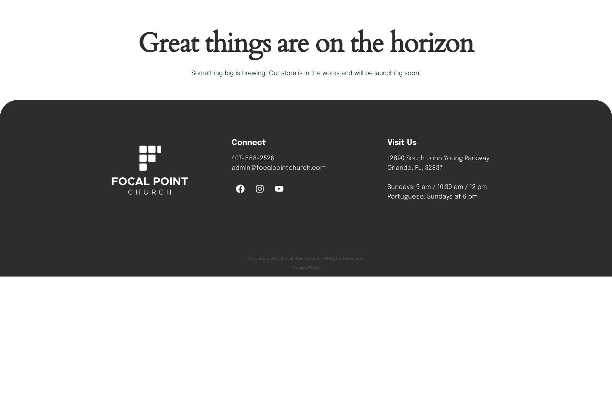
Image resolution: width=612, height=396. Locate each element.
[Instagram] (260, 189)
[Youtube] (279, 189)
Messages (348, 16)
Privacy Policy (306, 268)
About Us (310, 16)
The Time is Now (469, 16)
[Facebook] (240, 189)
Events (382, 16)
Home (279, 16)
